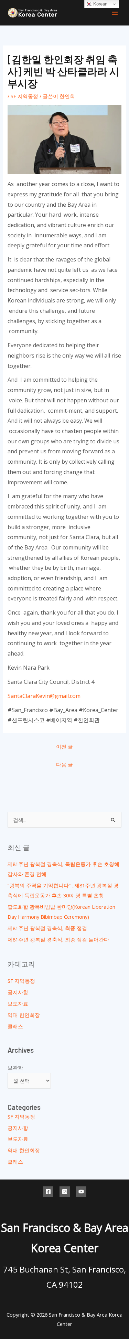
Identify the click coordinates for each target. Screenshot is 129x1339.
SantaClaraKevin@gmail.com (44, 696)
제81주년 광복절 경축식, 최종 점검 (47, 928)
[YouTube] (81, 1191)
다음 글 (64, 764)
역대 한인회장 (24, 1014)
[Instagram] (65, 1191)
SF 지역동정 (24, 96)
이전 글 (64, 746)
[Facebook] (48, 1191)
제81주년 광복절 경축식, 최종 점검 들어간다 (58, 939)
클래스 (15, 1026)
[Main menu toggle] (115, 13)
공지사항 (18, 992)
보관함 (15, 1067)
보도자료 (18, 1003)
